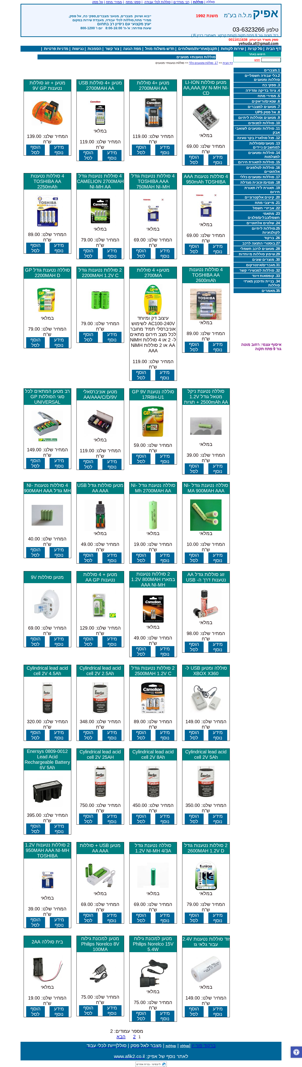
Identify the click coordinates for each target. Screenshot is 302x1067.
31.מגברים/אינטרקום (263, 265)
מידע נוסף (218, 159)
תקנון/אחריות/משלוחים (197, 49)
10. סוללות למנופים (264, 123)
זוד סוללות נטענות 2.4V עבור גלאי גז (206, 941)
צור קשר (112, 49)
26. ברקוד (272, 238)
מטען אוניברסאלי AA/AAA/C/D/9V (100, 394)
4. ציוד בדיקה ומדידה (263, 90)
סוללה (184, 1046)
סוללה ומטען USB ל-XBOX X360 (206, 670)
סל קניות (255, 49)
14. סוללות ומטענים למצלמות (264, 155)
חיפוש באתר (257, 54)
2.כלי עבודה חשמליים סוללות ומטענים (262, 78)
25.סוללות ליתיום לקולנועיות (266, 230)
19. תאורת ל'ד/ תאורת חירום (262, 190)
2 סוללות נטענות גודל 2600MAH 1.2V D (205, 848)
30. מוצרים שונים (266, 259)
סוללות (171, 1046)
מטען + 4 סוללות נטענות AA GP (100, 577)
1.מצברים (272, 70)
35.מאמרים (271, 291)
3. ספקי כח (271, 85)
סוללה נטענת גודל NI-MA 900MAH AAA (206, 488)
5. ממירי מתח (269, 96)
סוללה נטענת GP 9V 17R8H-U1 (153, 394)
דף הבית (273, 49)
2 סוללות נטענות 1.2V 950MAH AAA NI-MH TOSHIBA (47, 850)
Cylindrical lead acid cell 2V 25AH (100, 754)
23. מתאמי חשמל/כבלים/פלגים (264, 216)
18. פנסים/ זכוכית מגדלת (260, 182)
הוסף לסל (194, 159)
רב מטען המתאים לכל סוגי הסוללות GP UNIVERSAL (47, 397)
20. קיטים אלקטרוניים (262, 197)
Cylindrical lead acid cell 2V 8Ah (153, 754)
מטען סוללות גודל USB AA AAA (100, 488)
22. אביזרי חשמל (266, 208)
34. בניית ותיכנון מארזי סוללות (261, 283)
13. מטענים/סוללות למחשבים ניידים (264, 145)
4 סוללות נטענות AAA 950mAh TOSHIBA (206, 179)
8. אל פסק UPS (267, 112)
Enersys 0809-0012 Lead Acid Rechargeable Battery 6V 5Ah (47, 759)
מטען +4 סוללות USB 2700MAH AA (100, 85)
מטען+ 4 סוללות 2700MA (153, 272)
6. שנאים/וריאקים (266, 101)
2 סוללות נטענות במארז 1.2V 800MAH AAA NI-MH (153, 579)
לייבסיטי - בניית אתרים (148, 1064)
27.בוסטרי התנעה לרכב (261, 243)
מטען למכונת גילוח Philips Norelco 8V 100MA (100, 944)
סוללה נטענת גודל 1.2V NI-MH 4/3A (153, 848)
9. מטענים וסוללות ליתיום (259, 118)
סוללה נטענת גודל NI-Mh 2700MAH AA (153, 488)
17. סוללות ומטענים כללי (260, 177)
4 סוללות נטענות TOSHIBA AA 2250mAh (47, 181)
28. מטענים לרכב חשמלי (260, 249)
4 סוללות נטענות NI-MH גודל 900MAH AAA (47, 488)
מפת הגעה (132, 49)
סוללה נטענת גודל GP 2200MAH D (47, 272)
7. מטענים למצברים (264, 107)
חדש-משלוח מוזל (159, 49)
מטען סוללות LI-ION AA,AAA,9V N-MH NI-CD (206, 88)
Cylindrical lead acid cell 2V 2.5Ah (100, 670)
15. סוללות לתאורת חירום (259, 162)
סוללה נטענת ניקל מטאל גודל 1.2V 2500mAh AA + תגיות (206, 397)
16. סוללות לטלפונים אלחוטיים (263, 170)
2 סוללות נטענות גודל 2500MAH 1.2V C (153, 670)
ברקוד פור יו (204, 1045)
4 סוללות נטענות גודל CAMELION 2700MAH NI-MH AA (100, 181)
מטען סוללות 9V (47, 577)
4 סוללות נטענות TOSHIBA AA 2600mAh (206, 275)
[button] (296, 1052)
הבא (121, 1036)
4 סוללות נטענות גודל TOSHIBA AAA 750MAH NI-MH (153, 181)
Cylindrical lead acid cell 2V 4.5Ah (47, 670)
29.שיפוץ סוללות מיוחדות (259, 254)
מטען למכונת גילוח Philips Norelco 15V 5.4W (153, 944)
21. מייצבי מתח (267, 203)
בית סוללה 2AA (47, 941)
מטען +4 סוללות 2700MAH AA (153, 85)
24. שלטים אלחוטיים (263, 223)
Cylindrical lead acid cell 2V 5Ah (205, 754)
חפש (257, 60)
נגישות (78, 49)
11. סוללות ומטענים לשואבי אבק (257, 130)
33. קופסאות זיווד (266, 276)
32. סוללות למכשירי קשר (259, 270)
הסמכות (94, 49)
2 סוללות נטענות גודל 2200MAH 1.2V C (100, 272)
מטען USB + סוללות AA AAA (100, 848)
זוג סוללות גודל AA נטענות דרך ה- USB (206, 577)
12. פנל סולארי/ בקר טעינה (258, 138)
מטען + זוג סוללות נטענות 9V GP (47, 85)
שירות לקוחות (232, 49)
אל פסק (97, 2)
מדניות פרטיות (56, 49)
